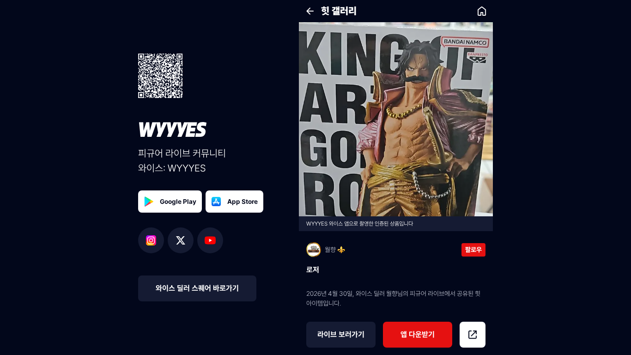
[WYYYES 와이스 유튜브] (210, 240)
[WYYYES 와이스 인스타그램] (153, 240)
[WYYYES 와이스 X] (182, 240)
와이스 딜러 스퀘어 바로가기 (197, 288)
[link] (481, 11)
